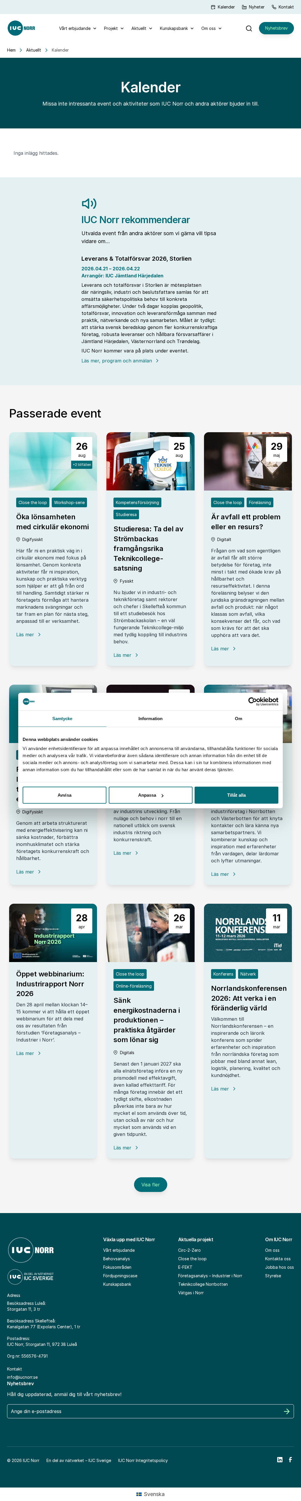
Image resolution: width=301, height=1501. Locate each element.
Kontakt (286, 6)
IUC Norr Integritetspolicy (143, 1460)
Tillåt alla (236, 795)
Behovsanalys (116, 1258)
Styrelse (273, 1275)
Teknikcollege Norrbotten (203, 1284)
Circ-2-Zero (189, 1250)
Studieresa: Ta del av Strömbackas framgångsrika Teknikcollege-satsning (148, 548)
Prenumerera (287, 1411)
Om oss (208, 28)
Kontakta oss (278, 1258)
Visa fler (150, 1185)
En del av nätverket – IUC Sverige (78, 1460)
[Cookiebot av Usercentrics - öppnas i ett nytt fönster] (252, 701)
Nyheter (257, 6)
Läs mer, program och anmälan (116, 361)
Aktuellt (138, 28)
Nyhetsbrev (276, 28)
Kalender (226, 6)
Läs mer (25, 634)
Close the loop (192, 1258)
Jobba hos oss (279, 1267)
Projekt (111, 28)
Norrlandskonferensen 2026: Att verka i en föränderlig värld (249, 998)
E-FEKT (185, 1267)
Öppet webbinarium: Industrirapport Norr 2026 (50, 984)
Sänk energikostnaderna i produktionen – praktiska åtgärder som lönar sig (146, 1020)
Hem (11, 50)
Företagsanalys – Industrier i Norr (210, 1275)
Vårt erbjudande (75, 28)
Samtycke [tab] (62, 718)
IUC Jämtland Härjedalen (134, 276)
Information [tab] (150, 718)
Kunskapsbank (174, 28)
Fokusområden (117, 1267)
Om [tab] (238, 718)
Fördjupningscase (120, 1275)
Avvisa (64, 795)
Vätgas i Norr (191, 1292)
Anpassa (147, 795)
